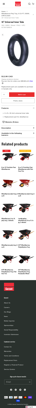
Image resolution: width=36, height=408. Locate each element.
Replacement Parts (10, 360)
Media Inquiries (9, 321)
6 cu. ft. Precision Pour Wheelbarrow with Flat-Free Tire (25, 169)
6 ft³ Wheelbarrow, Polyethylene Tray (24, 246)
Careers (7, 307)
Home (4, 11)
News (6, 316)
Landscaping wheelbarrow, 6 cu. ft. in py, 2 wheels (26, 220)
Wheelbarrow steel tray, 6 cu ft (10, 195)
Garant (14, 404)
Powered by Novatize (22, 404)
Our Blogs (7, 312)
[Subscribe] (29, 381)
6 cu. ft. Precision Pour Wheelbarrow (9, 168)
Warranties (7, 351)
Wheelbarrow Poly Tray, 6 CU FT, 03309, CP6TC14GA (16, 14)
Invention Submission (11, 334)
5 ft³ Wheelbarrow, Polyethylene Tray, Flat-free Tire (9, 272)
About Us (7, 303)
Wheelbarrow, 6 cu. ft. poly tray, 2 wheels (8, 219)
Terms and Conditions (11, 356)
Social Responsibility (11, 330)
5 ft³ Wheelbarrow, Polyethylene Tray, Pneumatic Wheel (24, 272)
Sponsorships (8, 325)
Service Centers (9, 369)
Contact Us (8, 347)
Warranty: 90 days (11, 122)
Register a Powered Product (13, 365)
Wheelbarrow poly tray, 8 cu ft (9, 246)
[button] (4, 4)
